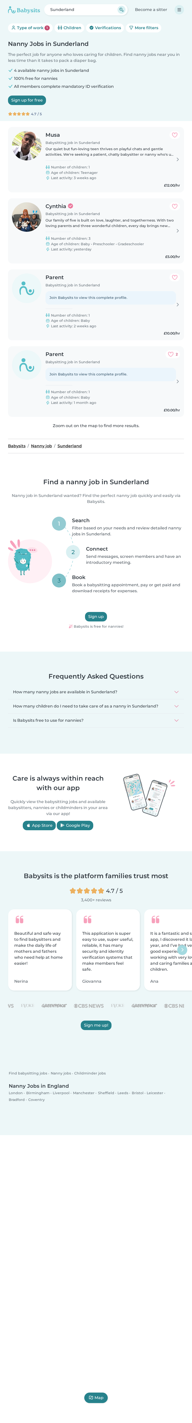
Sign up (96, 616)
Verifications (107, 27)
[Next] (182, 950)
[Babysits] (24, 9)
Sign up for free (27, 100)
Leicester (155, 1093)
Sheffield (106, 1093)
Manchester (83, 1093)
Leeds (123, 1093)
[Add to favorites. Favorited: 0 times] (175, 135)
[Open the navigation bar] (179, 9)
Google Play (77, 825)
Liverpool (61, 1093)
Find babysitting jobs (28, 1073)
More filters (146, 27)
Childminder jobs (90, 1073)
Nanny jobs (61, 1073)
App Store (41, 825)
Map (99, 1397)
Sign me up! (96, 1025)
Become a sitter (151, 9)
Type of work (32, 27)
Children (71, 27)
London (16, 1093)
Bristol (138, 1093)
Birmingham (38, 1093)
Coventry (36, 1099)
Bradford (17, 1099)
